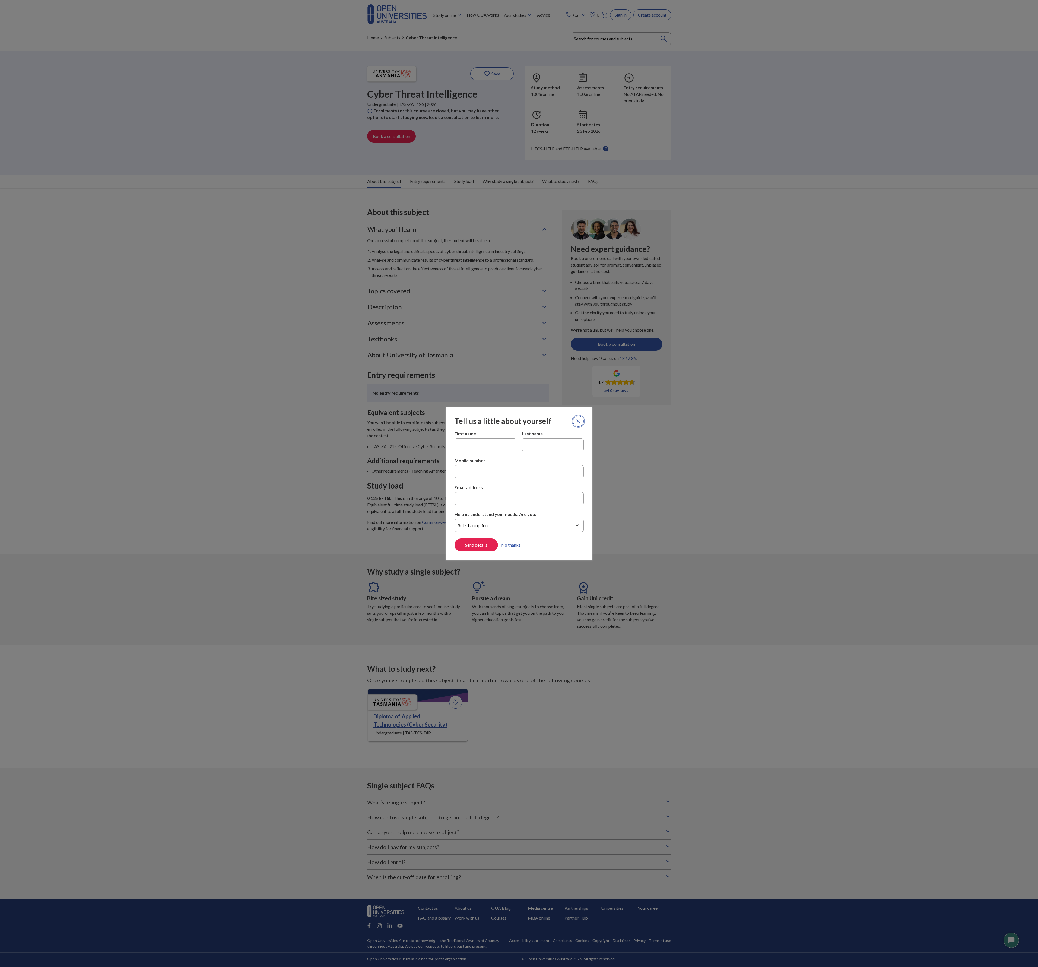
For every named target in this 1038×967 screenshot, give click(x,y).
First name (465, 433)
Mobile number (470, 460)
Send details (476, 544)
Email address (469, 487)
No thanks (510, 544)
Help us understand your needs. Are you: (495, 514)
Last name (532, 433)
